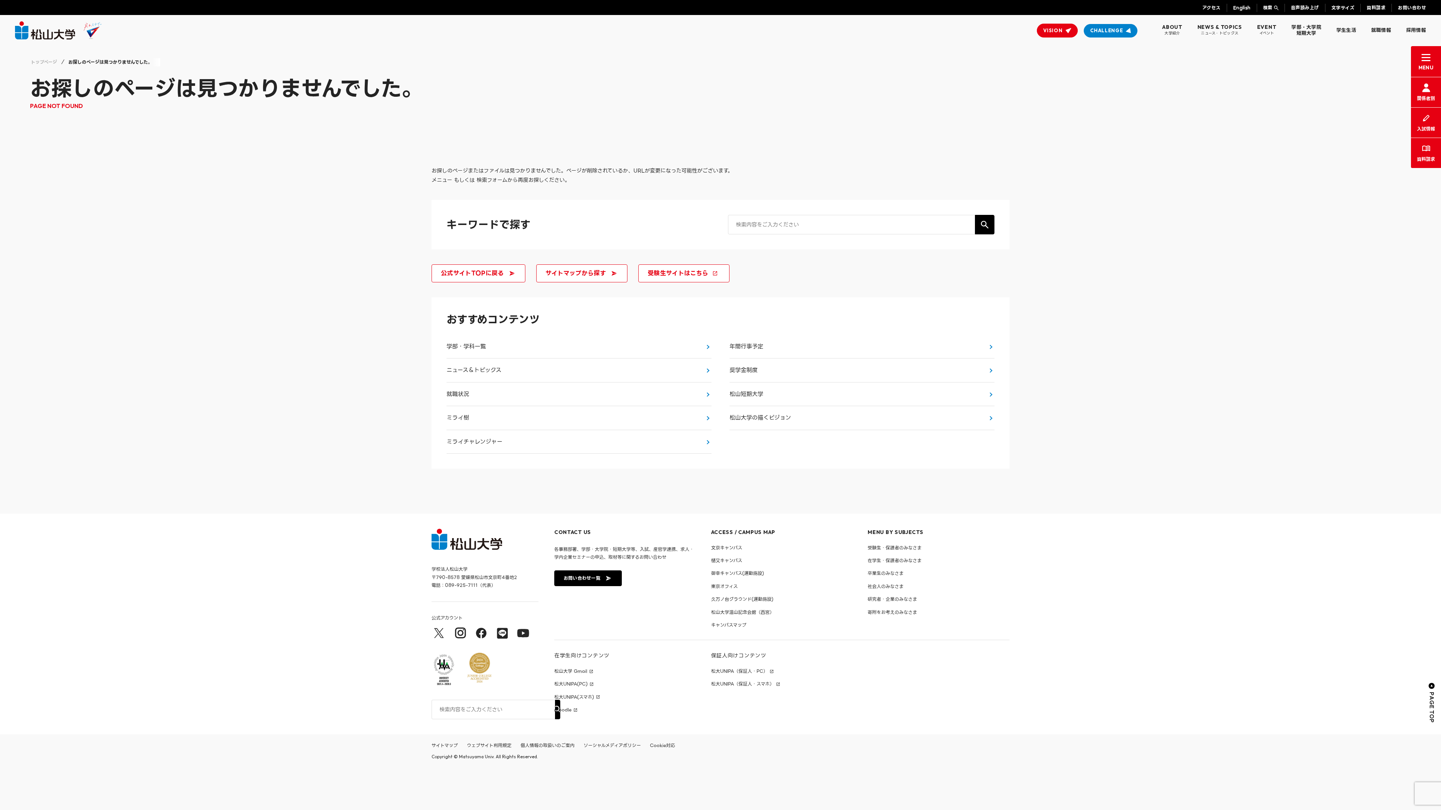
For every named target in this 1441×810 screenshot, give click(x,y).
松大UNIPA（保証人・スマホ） (742, 684)
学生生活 (1346, 30)
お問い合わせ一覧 (582, 578)
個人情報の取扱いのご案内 (547, 745)
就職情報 (1381, 30)
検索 (1268, 7)
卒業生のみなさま (886, 573)
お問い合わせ (1412, 7)
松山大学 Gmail (570, 671)
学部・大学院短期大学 (1306, 30)
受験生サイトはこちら (678, 273)
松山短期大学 (746, 394)
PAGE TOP (1431, 707)
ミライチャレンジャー (474, 441)
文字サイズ (1342, 7)
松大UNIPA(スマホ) (574, 697)
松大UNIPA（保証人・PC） (739, 671)
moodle (563, 709)
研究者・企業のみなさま (892, 599)
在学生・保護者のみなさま (895, 560)
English (1242, 7)
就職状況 (458, 394)
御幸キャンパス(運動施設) (737, 573)
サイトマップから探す (576, 273)
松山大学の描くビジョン (760, 417)
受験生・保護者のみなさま (895, 547)
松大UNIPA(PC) (571, 684)
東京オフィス (724, 586)
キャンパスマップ (728, 624)
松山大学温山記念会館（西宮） (742, 612)
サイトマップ (445, 745)
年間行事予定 (746, 346)
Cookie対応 (662, 745)
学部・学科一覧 (466, 346)
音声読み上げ (1305, 7)
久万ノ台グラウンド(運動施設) (742, 599)
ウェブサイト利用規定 (489, 745)
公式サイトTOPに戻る (472, 273)
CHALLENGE (1106, 30)
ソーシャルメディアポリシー (612, 745)
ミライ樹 (458, 417)
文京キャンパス (726, 547)
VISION (1052, 30)
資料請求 (1376, 7)
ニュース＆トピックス (474, 370)
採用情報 (1416, 30)
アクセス (1211, 7)
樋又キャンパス (726, 560)
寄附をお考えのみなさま (892, 612)
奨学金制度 (744, 370)
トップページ (44, 62)
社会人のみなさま (886, 586)
